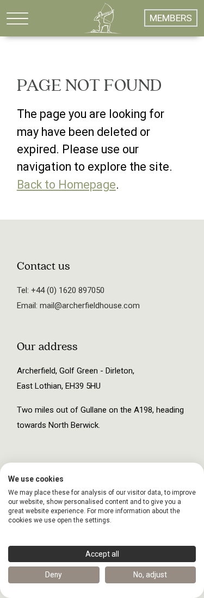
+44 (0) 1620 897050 (66, 290)
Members (171, 18)
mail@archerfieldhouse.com (89, 305)
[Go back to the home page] (102, 18)
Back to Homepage (66, 184)
